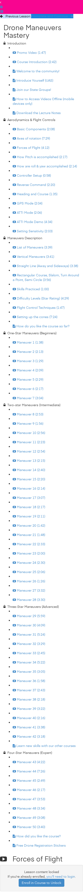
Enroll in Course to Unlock (41, 882)
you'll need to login (60, 876)
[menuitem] (1, 7)
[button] (0, 2)
